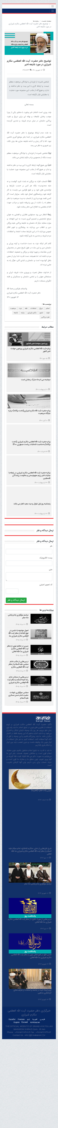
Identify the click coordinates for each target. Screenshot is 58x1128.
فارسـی (42, 1019)
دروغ (41, 308)
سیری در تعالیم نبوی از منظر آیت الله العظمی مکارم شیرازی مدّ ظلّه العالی (17, 648)
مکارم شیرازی (32, 312)
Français (21, 1019)
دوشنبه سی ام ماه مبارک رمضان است (35, 379)
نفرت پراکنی (45, 317)
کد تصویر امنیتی (45, 584)
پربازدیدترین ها (46, 610)
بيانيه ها (36, 21)
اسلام (48, 308)
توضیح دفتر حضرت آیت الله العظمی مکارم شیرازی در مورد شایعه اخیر (29, 63)
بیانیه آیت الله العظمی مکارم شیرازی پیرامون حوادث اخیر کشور (30, 350)
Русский (24, 1022)
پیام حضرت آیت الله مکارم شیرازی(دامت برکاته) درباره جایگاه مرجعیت (29, 412)
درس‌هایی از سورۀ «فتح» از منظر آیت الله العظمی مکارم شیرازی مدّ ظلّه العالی (29, 921)
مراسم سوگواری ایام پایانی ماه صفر (18, 616)
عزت (20, 308)
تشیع (41, 312)
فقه (26, 308)
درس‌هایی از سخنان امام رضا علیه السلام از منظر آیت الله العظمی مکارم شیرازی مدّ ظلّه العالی (17, 681)
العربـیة (34, 1019)
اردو (28, 1019)
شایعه (16, 312)
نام (51, 546)
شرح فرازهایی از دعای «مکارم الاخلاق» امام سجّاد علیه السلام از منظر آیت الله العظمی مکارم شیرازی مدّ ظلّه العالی (30, 851)
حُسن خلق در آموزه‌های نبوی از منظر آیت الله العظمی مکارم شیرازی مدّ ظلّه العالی (31, 956)
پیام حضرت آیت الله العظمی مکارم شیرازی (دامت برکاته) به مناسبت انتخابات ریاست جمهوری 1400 (31, 443)
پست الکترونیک (46, 558)
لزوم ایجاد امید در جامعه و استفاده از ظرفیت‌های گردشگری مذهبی (32, 991)
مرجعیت (13, 308)
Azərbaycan (35, 1022)
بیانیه (22, 312)
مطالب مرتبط (47, 327)
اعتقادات (33, 308)
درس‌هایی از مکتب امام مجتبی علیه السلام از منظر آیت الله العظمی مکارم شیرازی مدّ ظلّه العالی (18, 666)
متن (50, 569)
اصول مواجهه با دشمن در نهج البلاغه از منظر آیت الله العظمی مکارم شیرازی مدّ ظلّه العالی (18, 635)
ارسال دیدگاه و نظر (45, 531)
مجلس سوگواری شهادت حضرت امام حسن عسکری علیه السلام (18, 695)
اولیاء (48, 312)
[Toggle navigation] (52, 6)
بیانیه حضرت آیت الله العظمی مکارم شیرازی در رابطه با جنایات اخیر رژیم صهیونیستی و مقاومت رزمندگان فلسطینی (29, 475)
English (17, 1022)
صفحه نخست (46, 21)
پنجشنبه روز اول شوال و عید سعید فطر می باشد (32, 504)
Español (12, 1019)
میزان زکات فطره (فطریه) (41, 790)
